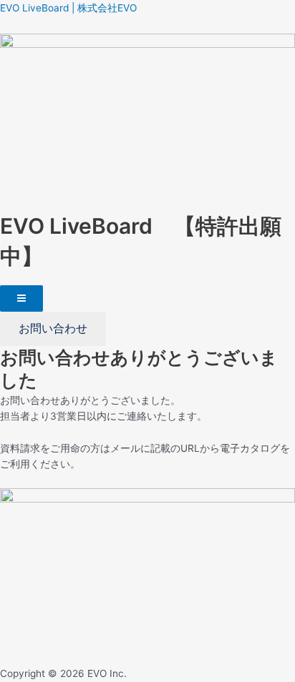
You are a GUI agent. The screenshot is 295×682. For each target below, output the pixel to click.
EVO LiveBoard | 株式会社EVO (68, 8)
